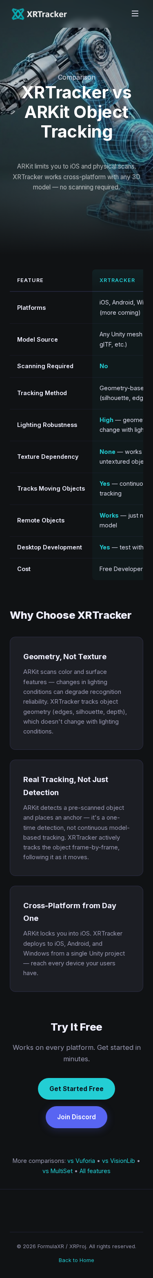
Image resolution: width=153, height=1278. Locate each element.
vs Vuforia (81, 1160)
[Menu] (135, 14)
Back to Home (76, 1260)
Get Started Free (76, 1089)
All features (95, 1170)
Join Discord (76, 1117)
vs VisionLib (118, 1160)
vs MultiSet (57, 1170)
